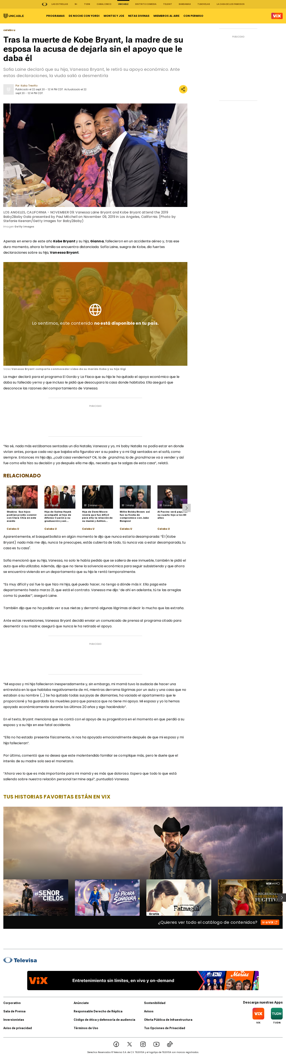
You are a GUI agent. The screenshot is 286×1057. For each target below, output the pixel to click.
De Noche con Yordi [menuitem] (84, 16)
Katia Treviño (29, 85)
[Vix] (277, 16)
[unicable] (13, 15)
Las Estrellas (60, 4)
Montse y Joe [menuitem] (114, 16)
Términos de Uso (86, 1028)
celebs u (9, 30)
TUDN (87, 4)
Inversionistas (13, 1019)
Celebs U (13, 529)
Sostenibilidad (154, 1003)
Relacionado (22, 475)
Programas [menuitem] (55, 16)
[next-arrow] (186, 508)
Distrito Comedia (145, 4)
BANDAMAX (185, 4)
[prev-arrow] (0, 897)
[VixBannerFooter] (143, 980)
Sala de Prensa (14, 1011)
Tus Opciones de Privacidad (164, 1028)
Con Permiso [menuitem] (193, 16)
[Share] (183, 89)
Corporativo (12, 1003)
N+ (76, 4)
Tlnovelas (203, 4)
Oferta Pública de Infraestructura (168, 1019)
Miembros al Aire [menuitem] (166, 16)
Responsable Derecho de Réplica (98, 1011)
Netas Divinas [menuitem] (138, 16)
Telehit (167, 4)
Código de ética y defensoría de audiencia (104, 1019)
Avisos (148, 1011)
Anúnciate (81, 1003)
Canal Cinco (104, 4)
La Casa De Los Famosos (231, 4)
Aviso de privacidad (17, 1028)
